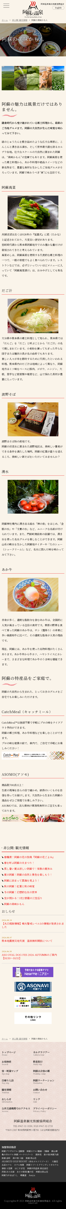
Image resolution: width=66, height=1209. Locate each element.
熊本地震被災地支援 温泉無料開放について (27, 940)
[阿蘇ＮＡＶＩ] (33, 990)
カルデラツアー (41, 1053)
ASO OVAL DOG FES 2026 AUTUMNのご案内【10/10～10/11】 (29, 956)
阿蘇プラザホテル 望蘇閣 (13, 1151)
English (58, 7)
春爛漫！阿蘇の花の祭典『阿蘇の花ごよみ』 (29, 857)
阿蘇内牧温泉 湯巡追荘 (37, 1168)
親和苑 (38, 1154)
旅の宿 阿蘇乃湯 (51, 1154)
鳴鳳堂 (23, 1175)
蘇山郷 (54, 1151)
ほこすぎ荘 (20, 1168)
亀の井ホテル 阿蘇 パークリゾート (17, 1154)
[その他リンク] (33, 1023)
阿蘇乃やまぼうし (10, 1175)
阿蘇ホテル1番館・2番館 (38, 1151)
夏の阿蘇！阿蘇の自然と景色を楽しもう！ (28, 874)
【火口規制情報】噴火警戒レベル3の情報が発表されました (33, 925)
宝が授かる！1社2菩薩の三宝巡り (23, 898)
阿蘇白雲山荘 (42, 1171)
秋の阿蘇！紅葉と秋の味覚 (19, 886)
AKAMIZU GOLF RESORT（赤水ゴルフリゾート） (26, 1161)
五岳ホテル (7, 1164)
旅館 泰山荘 (31, 1158)
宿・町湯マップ (10, 1072)
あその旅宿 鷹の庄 (25, 1171)
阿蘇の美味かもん (14, 904)
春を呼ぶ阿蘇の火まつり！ (19, 863)
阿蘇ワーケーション (43, 1081)
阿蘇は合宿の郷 (41, 1072)
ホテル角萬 (19, 1164)
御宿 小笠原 (7, 1168)
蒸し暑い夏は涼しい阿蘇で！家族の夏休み (28, 868)
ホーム (5, 1038)
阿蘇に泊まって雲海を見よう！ (22, 880)
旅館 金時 (6, 1158)
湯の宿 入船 (18, 1158)
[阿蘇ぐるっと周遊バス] (33, 1007)
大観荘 (55, 1161)
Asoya (32, 1175)
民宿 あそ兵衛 (8, 1171)
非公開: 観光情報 (16, 848)
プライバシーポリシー (45, 1109)
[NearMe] (33, 976)
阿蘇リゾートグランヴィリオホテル (42, 1164)
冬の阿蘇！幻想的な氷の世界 (20, 892)
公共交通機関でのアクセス (16, 1109)
